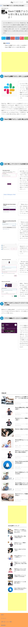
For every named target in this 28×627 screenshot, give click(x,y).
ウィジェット (3, 618)
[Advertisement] (17, 514)
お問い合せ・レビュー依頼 (6, 621)
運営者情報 (3, 625)
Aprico (2, 614)
